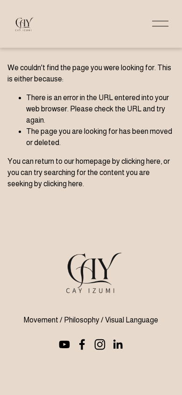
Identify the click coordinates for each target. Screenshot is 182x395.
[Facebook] (82, 344)
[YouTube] (64, 344)
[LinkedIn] (117, 344)
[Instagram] (99, 344)
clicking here (141, 161)
